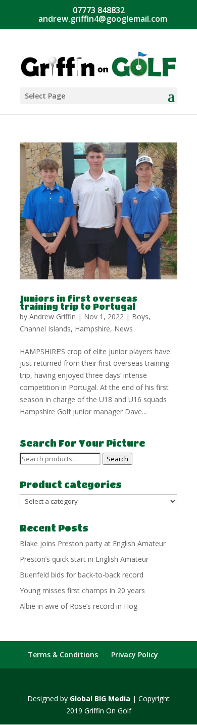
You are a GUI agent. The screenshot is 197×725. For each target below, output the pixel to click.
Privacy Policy (134, 654)
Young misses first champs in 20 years (82, 590)
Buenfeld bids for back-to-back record (81, 574)
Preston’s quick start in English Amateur (84, 559)
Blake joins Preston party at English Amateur (93, 543)
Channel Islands (45, 328)
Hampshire (92, 328)
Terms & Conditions (63, 654)
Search (117, 458)
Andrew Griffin (52, 316)
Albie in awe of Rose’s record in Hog (78, 606)
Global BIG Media (100, 698)
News (123, 328)
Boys (140, 316)
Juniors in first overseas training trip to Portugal (78, 302)
